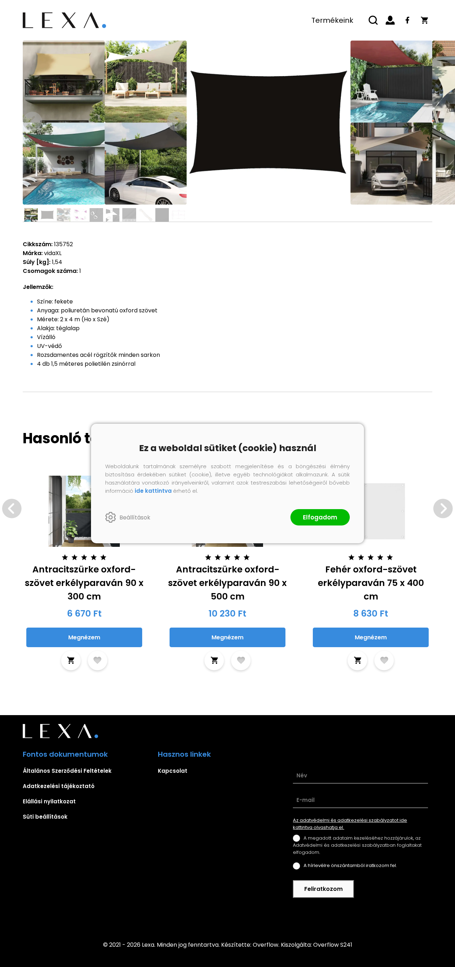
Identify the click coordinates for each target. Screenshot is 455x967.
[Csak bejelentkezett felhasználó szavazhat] (65, 557)
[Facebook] (407, 20)
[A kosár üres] (424, 20)
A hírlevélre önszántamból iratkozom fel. (350, 865)
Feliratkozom (323, 889)
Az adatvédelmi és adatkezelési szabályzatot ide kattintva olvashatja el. (350, 824)
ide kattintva (153, 491)
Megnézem (84, 637)
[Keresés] (373, 20)
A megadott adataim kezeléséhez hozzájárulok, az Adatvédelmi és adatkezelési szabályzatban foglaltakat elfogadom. (357, 845)
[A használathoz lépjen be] (97, 660)
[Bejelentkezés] (390, 20)
